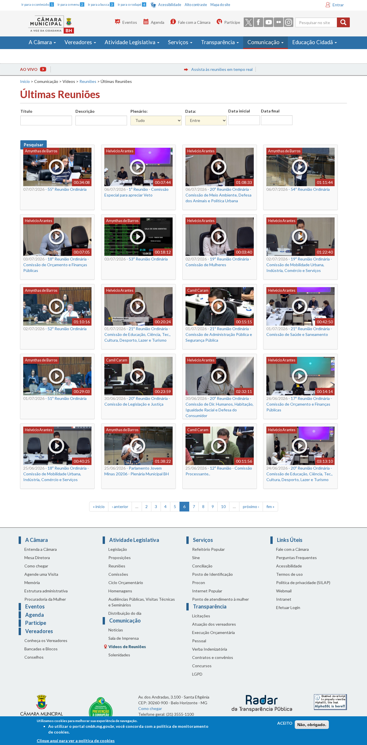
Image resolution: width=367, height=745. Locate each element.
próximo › (251, 506)
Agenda (157, 22)
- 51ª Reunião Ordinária (55, 398)
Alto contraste (196, 5)
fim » (270, 506)
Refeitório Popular (208, 549)
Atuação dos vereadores (214, 624)
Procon (198, 582)
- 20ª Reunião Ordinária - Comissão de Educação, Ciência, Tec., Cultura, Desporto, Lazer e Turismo (299, 474)
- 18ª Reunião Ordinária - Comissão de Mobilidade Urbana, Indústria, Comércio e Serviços (56, 474)
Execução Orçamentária (213, 632)
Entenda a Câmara (40, 549)
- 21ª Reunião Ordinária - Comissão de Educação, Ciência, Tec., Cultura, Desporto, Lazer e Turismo (137, 334)
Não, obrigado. (311, 724)
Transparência (218, 42)
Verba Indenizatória (209, 649)
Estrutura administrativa (46, 590)
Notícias (115, 629)
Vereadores (79, 42)
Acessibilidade (170, 5)
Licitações (201, 615)
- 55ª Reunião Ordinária (55, 189)
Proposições (119, 557)
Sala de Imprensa (123, 638)
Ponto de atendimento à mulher (220, 599)
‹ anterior (120, 506)
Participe (232, 22)
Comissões (118, 574)
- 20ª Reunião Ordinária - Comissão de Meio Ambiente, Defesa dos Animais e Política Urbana (218, 195)
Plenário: (139, 111)
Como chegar (36, 565)
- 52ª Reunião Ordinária (55, 328)
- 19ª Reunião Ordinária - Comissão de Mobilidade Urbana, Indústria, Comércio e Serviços (299, 264)
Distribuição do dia (124, 613)
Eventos (129, 22)
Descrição (85, 111)
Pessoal (199, 640)
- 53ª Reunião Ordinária (136, 258)
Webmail (284, 590)
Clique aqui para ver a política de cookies (76, 740)
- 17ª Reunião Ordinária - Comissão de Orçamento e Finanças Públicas (299, 404)
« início (99, 506)
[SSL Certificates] (330, 701)
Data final (270, 110)
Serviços (179, 42)
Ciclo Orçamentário (125, 582)
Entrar (338, 4)
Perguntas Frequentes (296, 557)
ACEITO (284, 723)
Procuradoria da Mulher (45, 599)
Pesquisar (33, 144)
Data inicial (239, 110)
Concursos (202, 665)
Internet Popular (207, 590)
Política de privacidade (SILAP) (303, 582)
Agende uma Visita (41, 574)
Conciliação (202, 565)
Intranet (283, 599)
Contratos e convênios (212, 657)
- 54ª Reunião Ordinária (298, 189)
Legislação (117, 549)
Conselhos (34, 657)
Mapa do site (220, 5)
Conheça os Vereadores (45, 640)
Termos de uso (289, 574)
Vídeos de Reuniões (127, 646)
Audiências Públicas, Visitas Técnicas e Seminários (141, 602)
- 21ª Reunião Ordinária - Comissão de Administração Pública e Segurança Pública (219, 334)
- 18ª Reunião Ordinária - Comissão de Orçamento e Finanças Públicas (56, 264)
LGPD (197, 674)
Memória (32, 582)
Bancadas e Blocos (41, 648)
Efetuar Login (288, 607)
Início (25, 81)
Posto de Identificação (212, 574)
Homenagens (120, 590)
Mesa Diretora (37, 557)
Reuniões (87, 81)
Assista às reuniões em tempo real (200, 69)
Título (26, 111)
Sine (196, 557)
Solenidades (119, 654)
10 (223, 506)
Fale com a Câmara (194, 22)
